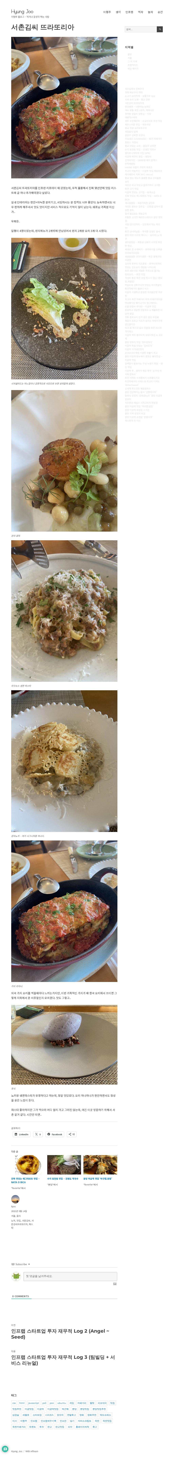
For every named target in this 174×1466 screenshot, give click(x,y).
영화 (82, 1415)
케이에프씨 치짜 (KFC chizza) (139, 174)
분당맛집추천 (99, 1409)
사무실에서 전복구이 (134, 88)
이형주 (107, 12)
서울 (13, 1215)
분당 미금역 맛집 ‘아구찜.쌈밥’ (97, 1178)
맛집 (19, 1220)
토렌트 (32, 1426)
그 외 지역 (132, 61)
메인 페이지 (133, 68)
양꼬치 (60, 1415)
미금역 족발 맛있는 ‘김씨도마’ (139, 345)
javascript (33, 1403)
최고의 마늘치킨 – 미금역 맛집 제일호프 (143, 170)
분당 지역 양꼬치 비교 (135, 413)
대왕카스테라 (131, 117)
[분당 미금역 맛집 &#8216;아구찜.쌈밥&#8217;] (100, 1164)
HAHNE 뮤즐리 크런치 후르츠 (138, 167)
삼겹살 (15, 1415)
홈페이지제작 (82, 1426)
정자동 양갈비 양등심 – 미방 (138, 113)
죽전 (97, 1420)
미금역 (40, 1409)
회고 (95, 1426)
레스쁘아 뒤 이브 (133, 420)
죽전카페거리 (19, 1426)
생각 (118, 12)
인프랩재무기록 (48, 1420)
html (22, 1403)
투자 (41, 1426)
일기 (72, 1420)
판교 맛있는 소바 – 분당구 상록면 (140, 145)
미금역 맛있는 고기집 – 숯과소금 (140, 192)
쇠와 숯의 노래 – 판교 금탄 (137, 99)
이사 (14, 1420)
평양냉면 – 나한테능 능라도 (138, 106)
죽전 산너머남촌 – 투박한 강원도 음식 (142, 231)
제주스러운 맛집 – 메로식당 (138, 124)
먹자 (140, 12)
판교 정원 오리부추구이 (136, 128)
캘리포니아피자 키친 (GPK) (137, 153)
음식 (19, 1215)
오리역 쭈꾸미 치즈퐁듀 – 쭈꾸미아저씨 (143, 263)
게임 (71, 1403)
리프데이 (102, 1403)
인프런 (63, 1420)
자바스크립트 (84, 1420)
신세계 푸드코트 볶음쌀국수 (138, 388)
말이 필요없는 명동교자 (136, 213)
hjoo (13, 1206)
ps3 (44, 1403)
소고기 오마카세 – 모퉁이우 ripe (140, 96)
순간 (160, 12)
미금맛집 (29, 1409)
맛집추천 (16, 1409)
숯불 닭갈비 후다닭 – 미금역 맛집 (140, 306)
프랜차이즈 (133, 65)
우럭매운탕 (130, 163)
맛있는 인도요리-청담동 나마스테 (140, 267)
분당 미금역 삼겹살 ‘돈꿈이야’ (139, 417)
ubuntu (61, 1403)
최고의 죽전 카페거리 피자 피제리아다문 (143, 299)
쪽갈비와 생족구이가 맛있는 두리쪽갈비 (143, 285)
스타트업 (37, 1415)
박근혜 (65, 1409)
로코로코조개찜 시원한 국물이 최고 (141, 352)
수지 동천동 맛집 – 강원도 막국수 (62, 1178)
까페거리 (81, 1403)
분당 (74, 1409)
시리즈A (49, 1415)
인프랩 (129, 12)
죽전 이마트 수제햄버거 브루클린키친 (142, 377)
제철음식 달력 (131, 131)
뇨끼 (13, 1220)
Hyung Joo (22, 11)
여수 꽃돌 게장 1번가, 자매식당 (139, 110)
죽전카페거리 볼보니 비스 (137, 288)
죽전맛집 (107, 1420)
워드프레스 (105, 1415)
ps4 (52, 1403)
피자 (70, 1426)
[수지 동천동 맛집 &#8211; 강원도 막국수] (64, 1164)
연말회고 (71, 1415)
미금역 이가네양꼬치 (134, 349)
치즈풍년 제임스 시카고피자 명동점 (141, 402)
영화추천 (92, 1415)
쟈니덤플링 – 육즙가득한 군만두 (140, 203)
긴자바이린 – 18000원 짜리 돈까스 (141, 160)
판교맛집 (59, 1426)
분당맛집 (84, 1409)
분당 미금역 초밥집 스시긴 (137, 409)
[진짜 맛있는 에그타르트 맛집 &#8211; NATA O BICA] (28, 1164)
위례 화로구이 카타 (134, 92)
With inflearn (31, 1451)
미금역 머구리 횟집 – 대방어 (138, 156)
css (14, 1403)
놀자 (150, 12)
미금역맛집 (52, 1409)
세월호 (26, 1415)
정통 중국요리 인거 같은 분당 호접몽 (142, 317)
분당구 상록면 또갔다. (135, 135)
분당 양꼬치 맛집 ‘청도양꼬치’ (139, 342)
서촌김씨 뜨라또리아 (134, 103)
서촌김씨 (26, 1220)
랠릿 (92, 1403)
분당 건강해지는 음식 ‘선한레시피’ (141, 392)
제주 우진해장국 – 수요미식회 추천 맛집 (143, 120)
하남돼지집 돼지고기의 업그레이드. (141, 302)
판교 (49, 1426)
